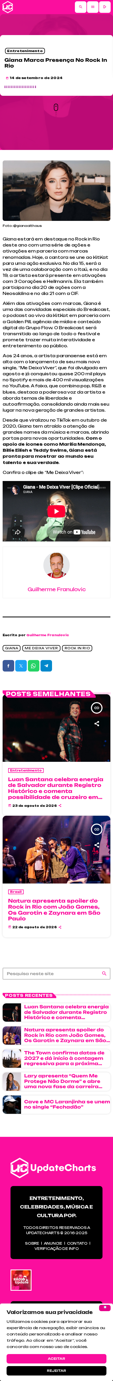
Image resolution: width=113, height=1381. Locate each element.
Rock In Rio (77, 648)
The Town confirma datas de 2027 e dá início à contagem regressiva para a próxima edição (64, 1061)
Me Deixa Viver (41, 648)
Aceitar (56, 1359)
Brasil (16, 892)
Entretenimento (25, 51)
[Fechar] (105, 1308)
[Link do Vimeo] (7, 7)
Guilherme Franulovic (48, 635)
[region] (56, 1342)
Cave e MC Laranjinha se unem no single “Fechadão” (67, 1104)
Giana (11, 648)
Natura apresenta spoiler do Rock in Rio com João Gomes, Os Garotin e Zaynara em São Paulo (54, 910)
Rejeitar (56, 1371)
